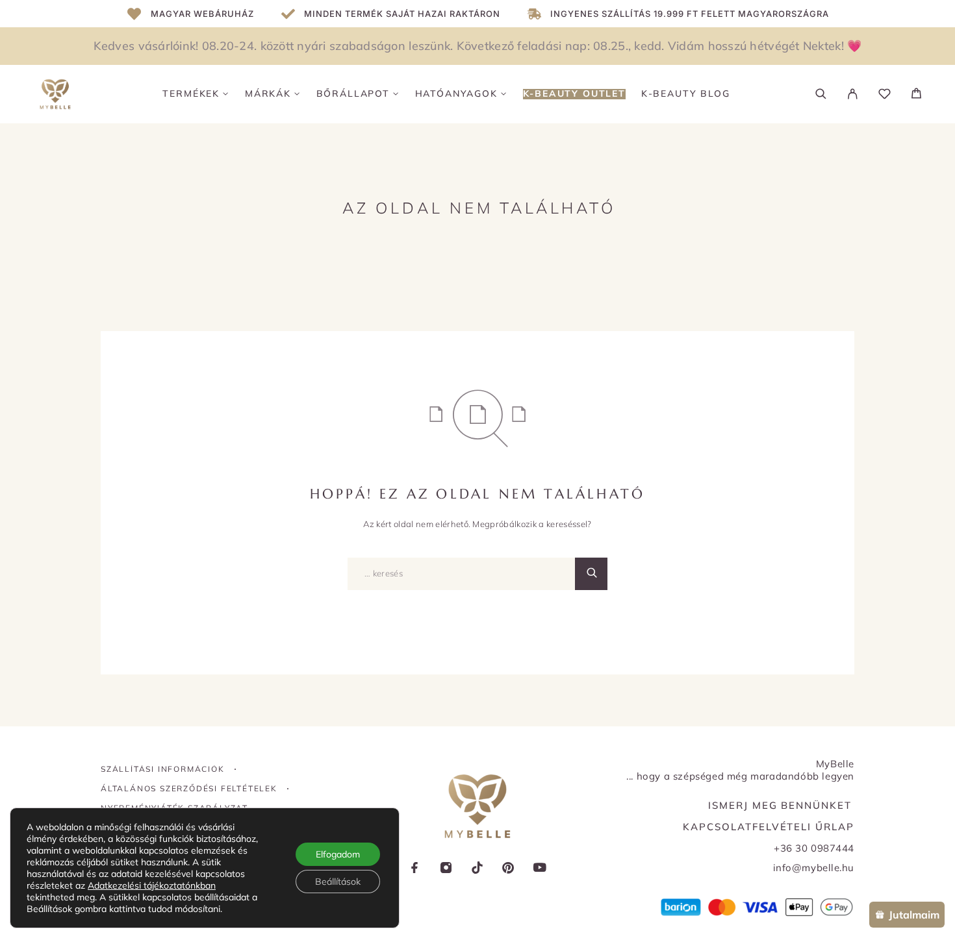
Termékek (191, 94)
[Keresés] (821, 94)
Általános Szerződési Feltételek (189, 788)
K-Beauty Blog (685, 94)
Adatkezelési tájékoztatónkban (152, 885)
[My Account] (853, 94)
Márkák (268, 94)
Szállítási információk (163, 769)
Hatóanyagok (456, 94)
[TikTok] (477, 868)
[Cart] (916, 94)
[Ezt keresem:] (461, 574)
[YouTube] (539, 868)
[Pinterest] (508, 868)
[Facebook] (415, 868)
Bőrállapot (353, 94)
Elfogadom (338, 854)
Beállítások (338, 881)
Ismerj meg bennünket (780, 805)
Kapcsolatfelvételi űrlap (768, 827)
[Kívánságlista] (884, 95)
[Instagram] (446, 868)
